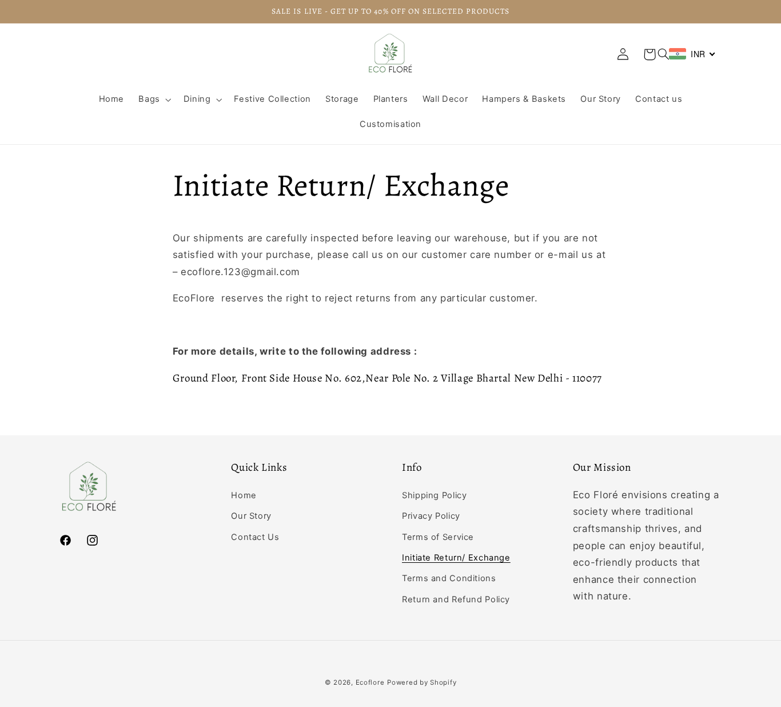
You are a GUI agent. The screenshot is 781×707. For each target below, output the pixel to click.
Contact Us (255, 537)
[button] (663, 54)
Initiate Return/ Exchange (456, 558)
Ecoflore (370, 682)
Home (244, 495)
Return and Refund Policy (456, 599)
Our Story (251, 516)
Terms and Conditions (449, 578)
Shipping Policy (434, 495)
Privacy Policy (431, 516)
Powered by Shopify (421, 682)
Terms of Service (438, 537)
